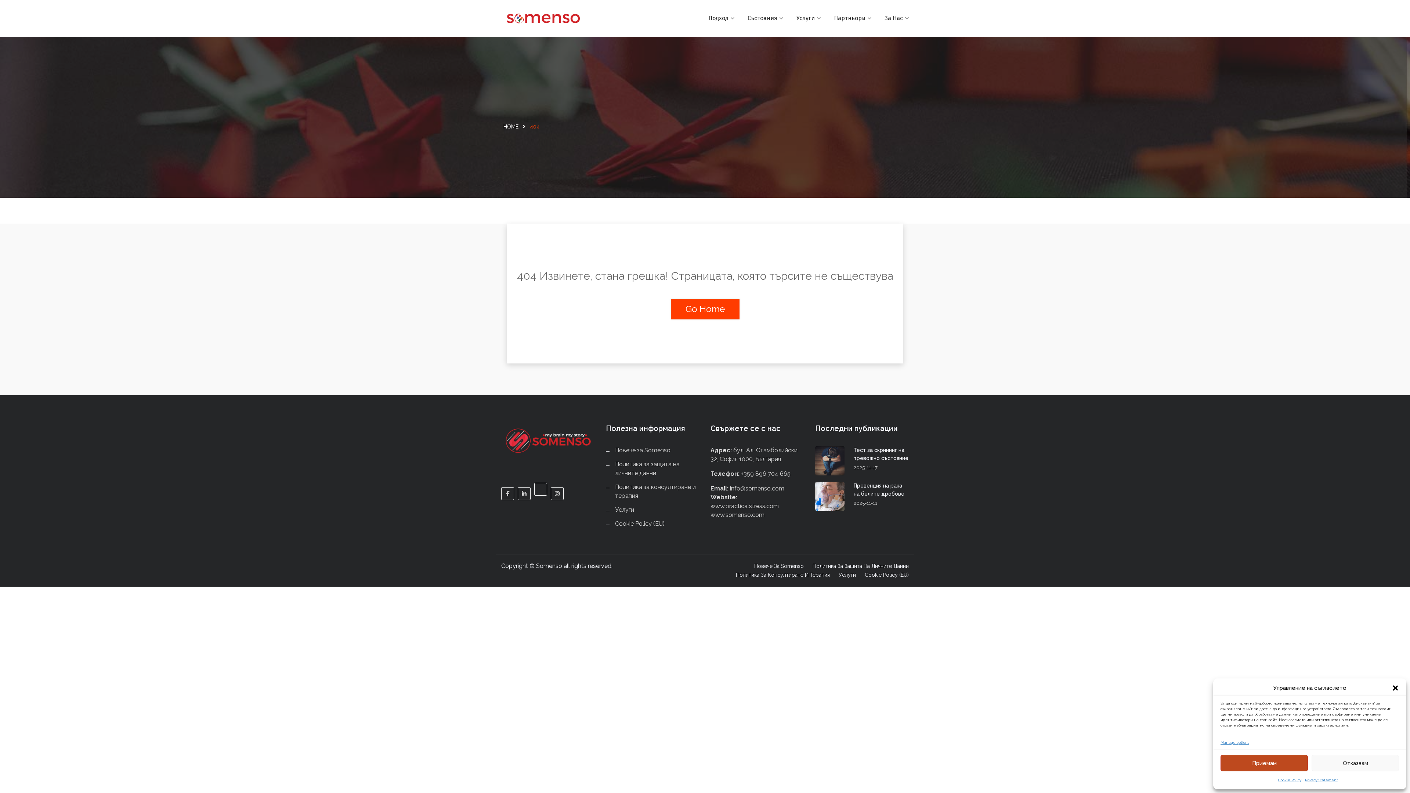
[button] (1395, 688)
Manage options (1235, 743)
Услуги (805, 18)
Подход (718, 18)
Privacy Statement (1321, 780)
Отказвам (1355, 763)
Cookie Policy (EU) (640, 523)
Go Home (705, 309)
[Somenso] (548, 18)
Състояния (762, 18)
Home (510, 127)
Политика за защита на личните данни (861, 566)
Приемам (1264, 763)
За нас (894, 18)
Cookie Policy (1289, 780)
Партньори (849, 18)
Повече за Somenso (642, 450)
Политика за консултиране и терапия (783, 575)
